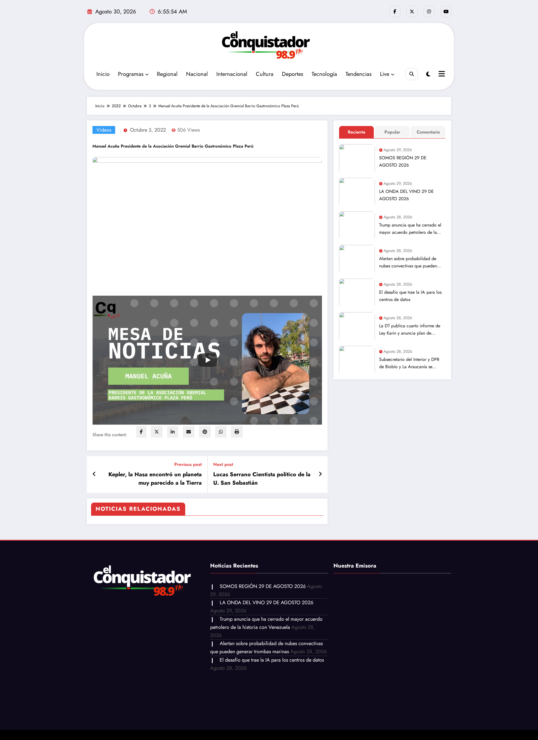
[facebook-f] (394, 11)
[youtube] (446, 11)
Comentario (428, 132)
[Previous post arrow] (94, 474)
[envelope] (188, 432)
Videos (103, 130)
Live (384, 74)
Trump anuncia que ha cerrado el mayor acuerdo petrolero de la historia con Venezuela (410, 229)
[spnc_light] (428, 74)
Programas (130, 74)
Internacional (231, 74)
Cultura (264, 74)
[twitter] (157, 432)
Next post (223, 464)
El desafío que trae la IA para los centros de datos (410, 296)
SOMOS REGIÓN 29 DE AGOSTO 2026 (402, 161)
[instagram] (429, 11)
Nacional (197, 74)
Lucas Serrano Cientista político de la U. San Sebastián (261, 478)
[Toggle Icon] (441, 74)
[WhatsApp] (220, 432)
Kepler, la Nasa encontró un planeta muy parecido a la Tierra (155, 478)
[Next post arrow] (320, 474)
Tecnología (324, 74)
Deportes (292, 74)
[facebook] (141, 432)
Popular (392, 132)
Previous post (188, 464)
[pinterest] (205, 432)
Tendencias (358, 74)
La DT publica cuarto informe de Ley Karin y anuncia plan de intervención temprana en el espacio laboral (409, 330)
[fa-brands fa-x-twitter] (412, 11)
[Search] (411, 74)
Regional (167, 74)
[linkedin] (172, 432)
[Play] (207, 360)
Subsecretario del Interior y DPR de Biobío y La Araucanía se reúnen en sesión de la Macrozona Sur (411, 363)
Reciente (356, 132)
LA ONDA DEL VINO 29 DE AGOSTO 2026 (406, 195)
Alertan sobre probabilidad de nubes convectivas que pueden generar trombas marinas (408, 262)
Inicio (103, 74)
